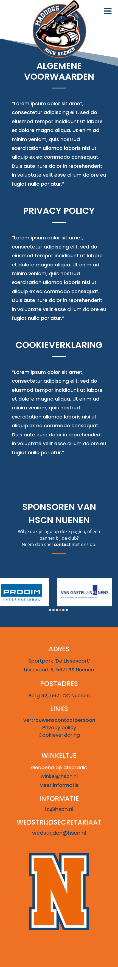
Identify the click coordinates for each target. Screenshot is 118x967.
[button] (50, 610)
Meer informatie (59, 785)
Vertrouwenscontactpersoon (59, 720)
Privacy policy (59, 727)
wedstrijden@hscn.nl (59, 833)
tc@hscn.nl (59, 809)
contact (62, 544)
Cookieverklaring (59, 734)
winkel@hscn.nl (59, 776)
